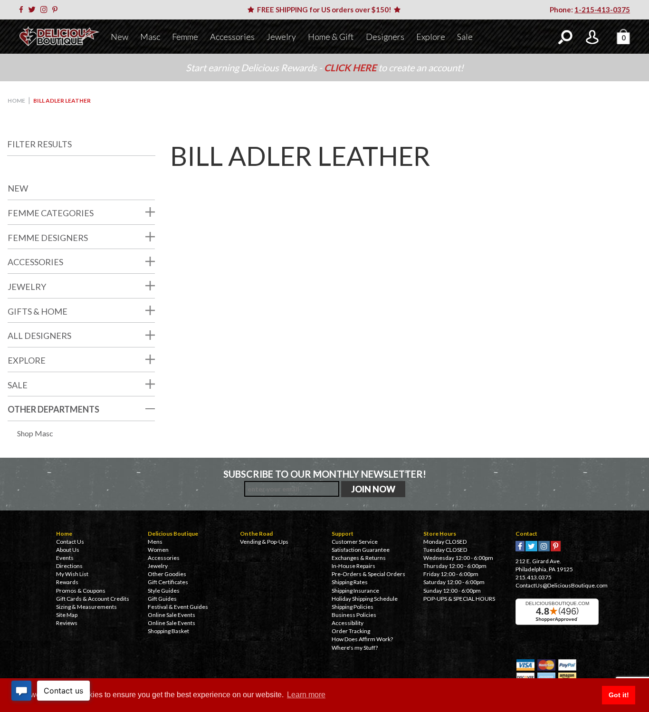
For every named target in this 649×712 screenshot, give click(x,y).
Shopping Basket (168, 631)
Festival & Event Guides (178, 606)
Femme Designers (48, 237)
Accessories (232, 36)
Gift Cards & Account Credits (92, 598)
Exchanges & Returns (359, 557)
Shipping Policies (352, 606)
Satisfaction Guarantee (361, 549)
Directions (69, 565)
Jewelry (281, 36)
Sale (465, 36)
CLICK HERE (351, 67)
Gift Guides (162, 598)
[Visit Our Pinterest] (56, 9)
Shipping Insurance (355, 590)
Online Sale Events (171, 614)
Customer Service (355, 541)
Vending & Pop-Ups (264, 541)
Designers (385, 36)
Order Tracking (351, 631)
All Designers (39, 335)
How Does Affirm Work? (362, 639)
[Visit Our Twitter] (33, 9)
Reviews (66, 622)
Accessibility (347, 622)
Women (158, 549)
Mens (155, 541)
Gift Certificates (168, 582)
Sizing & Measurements (86, 606)
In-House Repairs (353, 565)
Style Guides (164, 590)
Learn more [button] (306, 695)
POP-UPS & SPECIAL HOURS (459, 598)
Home (16, 100)
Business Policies (354, 614)
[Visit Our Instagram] (45, 9)
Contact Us (70, 541)
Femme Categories (51, 213)
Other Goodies (167, 573)
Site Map (66, 614)
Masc (150, 36)
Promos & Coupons (80, 590)
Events (65, 557)
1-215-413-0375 (602, 9)
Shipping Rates (350, 582)
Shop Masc (35, 433)
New (119, 36)
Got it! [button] (619, 695)
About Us (67, 549)
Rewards (67, 582)
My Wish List (72, 573)
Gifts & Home (37, 311)
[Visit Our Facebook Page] (23, 9)
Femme (185, 36)
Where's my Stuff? (355, 647)
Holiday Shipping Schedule (365, 598)
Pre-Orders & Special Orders (368, 573)
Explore (430, 36)
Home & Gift (331, 36)
